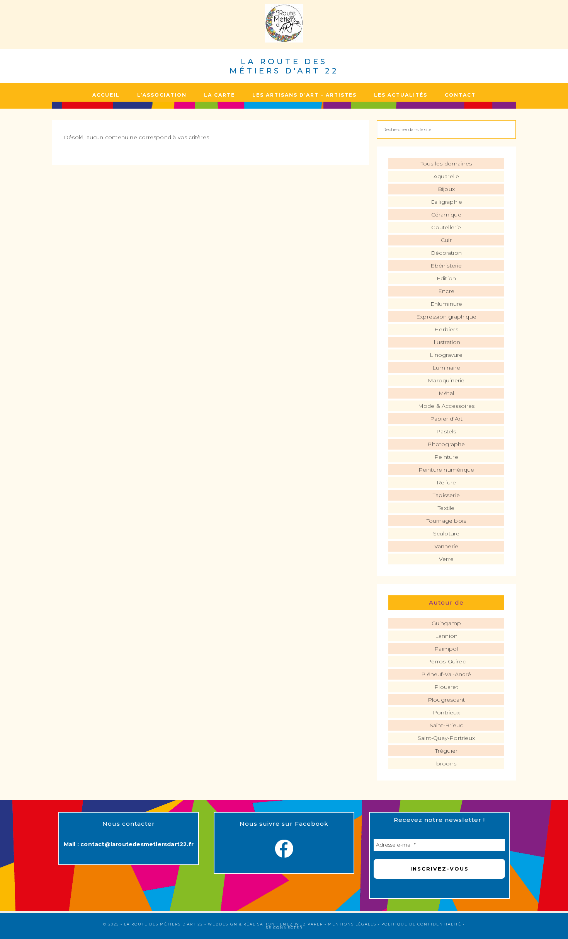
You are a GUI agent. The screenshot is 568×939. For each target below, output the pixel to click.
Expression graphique (446, 316)
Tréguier (446, 750)
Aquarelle (446, 176)
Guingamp (446, 623)
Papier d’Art (446, 418)
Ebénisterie (446, 265)
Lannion (446, 635)
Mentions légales (352, 924)
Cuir (446, 240)
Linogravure (446, 354)
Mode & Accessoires (446, 405)
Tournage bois (446, 520)
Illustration (446, 342)
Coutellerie (446, 227)
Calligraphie (446, 201)
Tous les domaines (446, 163)
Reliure (446, 482)
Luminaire (446, 367)
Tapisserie (446, 495)
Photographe (446, 444)
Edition (446, 278)
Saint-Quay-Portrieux (446, 737)
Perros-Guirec (446, 661)
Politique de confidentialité (421, 924)
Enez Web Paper (301, 924)
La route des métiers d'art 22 (284, 66)
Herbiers (446, 329)
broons (446, 763)
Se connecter (284, 927)
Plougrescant (446, 699)
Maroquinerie (446, 380)
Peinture (446, 456)
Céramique (446, 214)
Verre (446, 559)
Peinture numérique (446, 469)
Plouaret (446, 686)
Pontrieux (446, 712)
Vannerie (446, 546)
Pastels (446, 431)
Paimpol (446, 648)
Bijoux (446, 189)
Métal (446, 393)
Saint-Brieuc (446, 725)
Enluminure (446, 303)
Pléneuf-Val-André (446, 674)
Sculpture (446, 533)
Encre (446, 291)
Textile (446, 507)
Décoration (446, 252)
